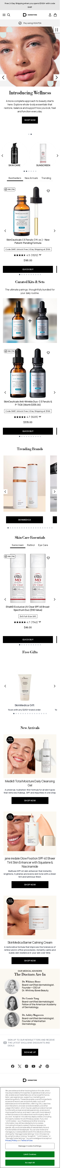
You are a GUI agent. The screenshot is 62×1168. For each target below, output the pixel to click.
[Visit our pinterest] (47, 1066)
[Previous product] (5, 392)
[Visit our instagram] (26, 1066)
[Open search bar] (8, 15)
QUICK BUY (27, 269)
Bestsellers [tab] (15, 178)
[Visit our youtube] (33, 1066)
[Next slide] (56, 77)
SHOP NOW (30, 120)
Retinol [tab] (31, 545)
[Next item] (57, 155)
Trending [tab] (46, 178)
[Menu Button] (3, 15)
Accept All (30, 1162)
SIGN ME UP (30, 1052)
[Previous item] (2, 155)
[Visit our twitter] (19, 1066)
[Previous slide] (3, 77)
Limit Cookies (30, 1154)
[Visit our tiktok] (40, 1066)
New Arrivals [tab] (31, 178)
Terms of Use (26, 1140)
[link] (50, 15)
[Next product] (54, 392)
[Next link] (54, 491)
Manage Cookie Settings (30, 1146)
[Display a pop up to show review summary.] (40, 255)
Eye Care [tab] (43, 545)
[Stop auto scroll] (56, 30)
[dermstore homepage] (30, 15)
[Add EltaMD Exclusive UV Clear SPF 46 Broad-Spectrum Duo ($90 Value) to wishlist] (48, 557)
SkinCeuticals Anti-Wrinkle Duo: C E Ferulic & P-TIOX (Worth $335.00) (28, 403)
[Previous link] (5, 491)
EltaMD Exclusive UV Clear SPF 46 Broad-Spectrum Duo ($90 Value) (28, 608)
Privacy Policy (11, 1140)
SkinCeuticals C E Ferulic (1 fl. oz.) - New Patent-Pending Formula (27, 241)
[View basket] (55, 15)
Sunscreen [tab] (18, 545)
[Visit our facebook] (12, 1066)
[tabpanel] (30, 230)
